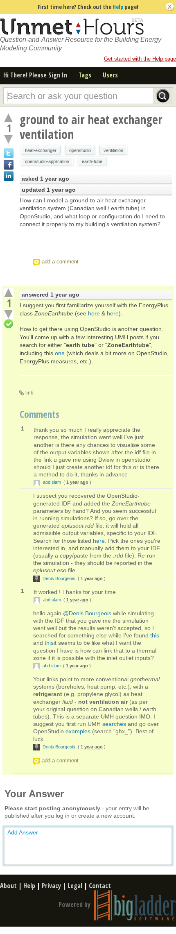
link (29, 393)
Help (118, 7)
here (94, 313)
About (8, 885)
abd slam (52, 482)
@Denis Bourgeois (87, 613)
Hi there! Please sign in (35, 74)
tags (85, 74)
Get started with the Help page (140, 59)
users (110, 74)
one (60, 353)
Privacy (51, 885)
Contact (100, 885)
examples (77, 731)
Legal (75, 885)
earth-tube (92, 161)
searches (114, 724)
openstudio (80, 150)
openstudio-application (47, 161)
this (154, 635)
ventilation (113, 150)
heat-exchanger (40, 150)
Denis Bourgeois (59, 578)
